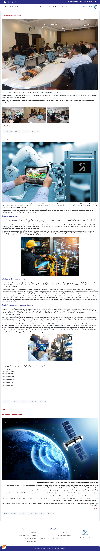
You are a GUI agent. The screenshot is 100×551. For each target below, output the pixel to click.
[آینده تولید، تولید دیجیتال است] (50, 172)
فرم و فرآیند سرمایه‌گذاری (52, 7)
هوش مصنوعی (7, 402)
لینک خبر (96, 508)
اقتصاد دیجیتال (26, 131)
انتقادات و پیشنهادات (8, 7)
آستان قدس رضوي (36, 131)
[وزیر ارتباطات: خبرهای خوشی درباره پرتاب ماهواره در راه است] (50, 449)
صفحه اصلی (74, 7)
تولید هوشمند (23, 402)
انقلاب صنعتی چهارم (33, 402)
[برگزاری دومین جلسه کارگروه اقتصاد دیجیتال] (50, 55)
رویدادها (17, 7)
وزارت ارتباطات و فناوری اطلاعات (10, 514)
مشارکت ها (42, 7)
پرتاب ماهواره (42, 514)
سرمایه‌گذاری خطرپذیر (8, 131)
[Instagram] (8, 2)
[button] (4, 547)
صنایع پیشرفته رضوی (32, 514)
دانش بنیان (17, 131)
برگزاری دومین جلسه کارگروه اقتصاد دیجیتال (11, 15)
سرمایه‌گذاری (15, 402)
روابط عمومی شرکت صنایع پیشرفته (9, 126)
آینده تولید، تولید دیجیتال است (9, 139)
